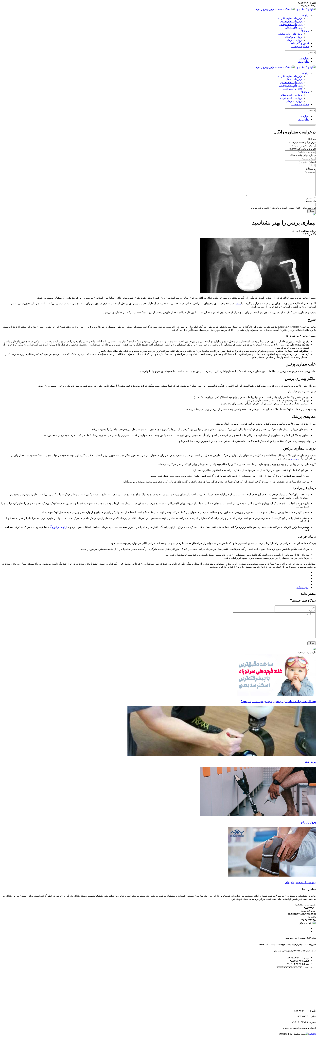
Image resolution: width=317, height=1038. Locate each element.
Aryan (312, 1033)
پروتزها (305, 30)
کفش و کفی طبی (299, 43)
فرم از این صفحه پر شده (302, 142)
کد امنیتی (311, 198)
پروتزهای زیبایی (293, 40)
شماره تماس (303, 155)
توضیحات (311, 168)
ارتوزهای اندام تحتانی (291, 21)
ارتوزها (305, 15)
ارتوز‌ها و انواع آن (58, 527)
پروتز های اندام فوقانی (290, 33)
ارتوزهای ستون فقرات (290, 18)
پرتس (237, 303)
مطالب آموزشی (300, 46)
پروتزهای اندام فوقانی (290, 98)
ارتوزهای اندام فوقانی (290, 24)
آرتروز (294, 458)
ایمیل (307, 162)
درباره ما (304, 58)
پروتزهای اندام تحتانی (291, 94)
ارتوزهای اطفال (293, 27)
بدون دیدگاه (303, 587)
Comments (310, 201)
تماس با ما (303, 61)
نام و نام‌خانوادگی (301, 148)
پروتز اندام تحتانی (293, 36)
